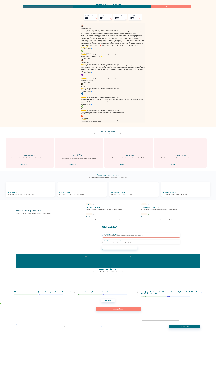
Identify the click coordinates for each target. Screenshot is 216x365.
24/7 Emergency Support (169, 192)
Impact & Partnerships (52, 6)
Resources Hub (69, 6)
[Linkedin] (109, 333)
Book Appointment (170, 6)
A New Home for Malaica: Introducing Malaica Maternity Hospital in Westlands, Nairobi (42, 292)
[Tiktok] (115, 333)
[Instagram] (103, 333)
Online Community (12, 192)
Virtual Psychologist (64, 192)
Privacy (199, 337)
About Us (36, 6)
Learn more (22, 164)
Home (25, 6)
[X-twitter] (112, 333)
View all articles (108, 300)
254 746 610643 (68, 327)
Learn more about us (119, 247)
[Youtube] (106, 333)
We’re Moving (30, 6)
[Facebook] (100, 333)
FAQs (63, 6)
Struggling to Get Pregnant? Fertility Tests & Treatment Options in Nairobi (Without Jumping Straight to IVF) (169, 292)
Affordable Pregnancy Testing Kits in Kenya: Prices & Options (98, 292)
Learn (59, 6)
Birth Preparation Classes (118, 192)
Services (41, 6)
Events (46, 6)
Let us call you (185, 326)
